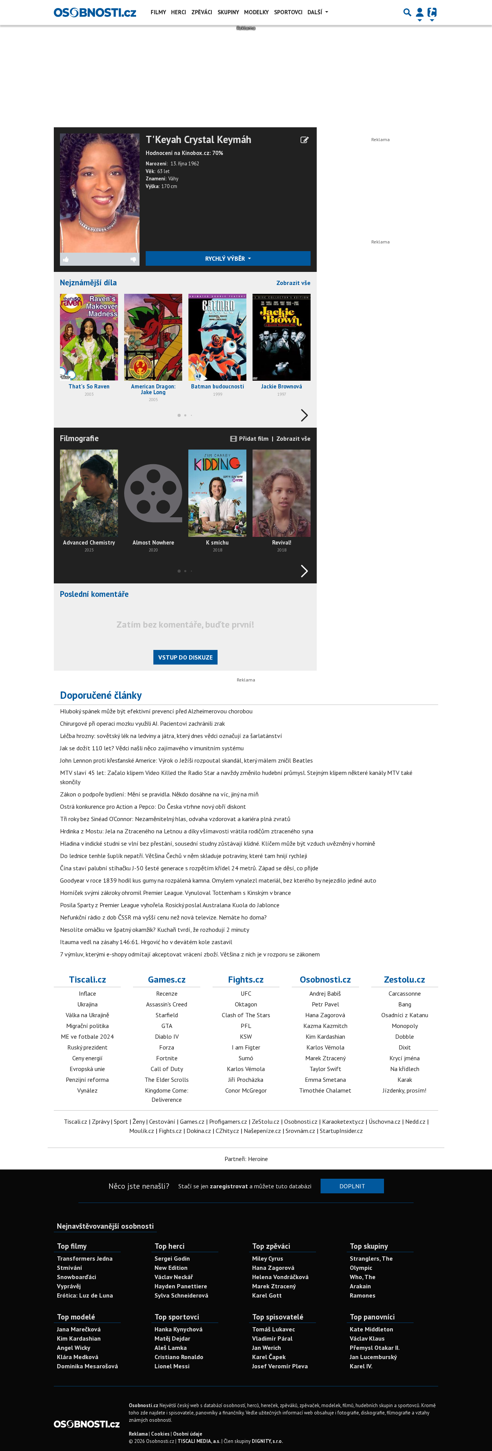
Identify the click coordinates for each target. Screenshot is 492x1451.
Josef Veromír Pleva (280, 1366)
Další (316, 12)
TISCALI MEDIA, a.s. (199, 1441)
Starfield (167, 1015)
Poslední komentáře (94, 594)
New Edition (171, 1267)
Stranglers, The (371, 1258)
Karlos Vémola (246, 1069)
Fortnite (167, 1058)
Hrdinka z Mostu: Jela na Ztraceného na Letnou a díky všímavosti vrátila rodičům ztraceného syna (186, 831)
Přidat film (253, 438)
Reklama (138, 1434)
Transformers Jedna (85, 1258)
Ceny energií (87, 1058)
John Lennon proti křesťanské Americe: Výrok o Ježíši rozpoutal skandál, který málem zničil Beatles (186, 760)
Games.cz (167, 979)
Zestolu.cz (404, 979)
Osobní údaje (187, 1434)
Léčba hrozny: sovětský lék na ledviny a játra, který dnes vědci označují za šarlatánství (171, 736)
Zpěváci (201, 12)
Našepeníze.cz (262, 1130)
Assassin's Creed (166, 1004)
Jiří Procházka (245, 1079)
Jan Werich (266, 1347)
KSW (246, 1036)
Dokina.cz (198, 1130)
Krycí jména (404, 1058)
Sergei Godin (172, 1258)
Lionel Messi (172, 1366)
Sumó (246, 1058)
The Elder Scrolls (167, 1079)
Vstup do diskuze (185, 657)
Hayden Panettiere (181, 1286)
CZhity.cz (227, 1130)
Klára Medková (77, 1357)
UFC (246, 993)
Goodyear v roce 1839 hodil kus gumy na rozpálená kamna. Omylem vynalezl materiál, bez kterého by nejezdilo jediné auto (218, 880)
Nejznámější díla (88, 282)
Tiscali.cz (87, 979)
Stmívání (69, 1267)
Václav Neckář (174, 1277)
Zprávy (100, 1121)
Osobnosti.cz (325, 979)
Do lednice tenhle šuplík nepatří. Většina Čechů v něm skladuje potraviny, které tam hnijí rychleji (183, 856)
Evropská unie (87, 1069)
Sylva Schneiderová (181, 1295)
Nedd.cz (415, 1121)
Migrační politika (87, 1026)
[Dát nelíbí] (120, 259)
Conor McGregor (246, 1090)
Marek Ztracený (325, 1058)
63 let (163, 171)
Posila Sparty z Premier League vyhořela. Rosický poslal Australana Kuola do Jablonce (169, 905)
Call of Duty (167, 1069)
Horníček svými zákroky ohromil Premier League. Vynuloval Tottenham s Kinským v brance (175, 892)
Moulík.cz (141, 1130)
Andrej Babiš (325, 993)
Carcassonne (405, 993)
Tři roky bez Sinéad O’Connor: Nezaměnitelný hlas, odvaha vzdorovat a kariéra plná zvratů (175, 819)
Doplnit (352, 1186)
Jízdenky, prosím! (404, 1090)
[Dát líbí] (80, 259)
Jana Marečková (79, 1329)
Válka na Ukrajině (87, 1015)
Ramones (363, 1295)
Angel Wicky (73, 1347)
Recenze (167, 993)
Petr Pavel (325, 1004)
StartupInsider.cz (341, 1130)
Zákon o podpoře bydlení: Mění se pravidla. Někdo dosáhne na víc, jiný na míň (159, 794)
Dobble (404, 1036)
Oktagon (246, 1004)
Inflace (87, 993)
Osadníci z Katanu (404, 1015)
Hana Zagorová (325, 1015)
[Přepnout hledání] (407, 12)
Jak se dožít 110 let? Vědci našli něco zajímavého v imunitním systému (152, 748)
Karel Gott (267, 1295)
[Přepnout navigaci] (420, 12)
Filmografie (79, 438)
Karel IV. (361, 1366)
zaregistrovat (229, 1186)
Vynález (87, 1090)
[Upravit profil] (305, 140)
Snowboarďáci (76, 1277)
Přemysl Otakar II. (375, 1347)
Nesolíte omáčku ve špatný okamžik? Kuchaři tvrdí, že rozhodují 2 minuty (154, 929)
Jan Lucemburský (373, 1357)
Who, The (363, 1277)
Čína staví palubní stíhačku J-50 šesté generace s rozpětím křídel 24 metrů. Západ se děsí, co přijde (189, 868)
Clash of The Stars (246, 1015)
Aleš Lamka (171, 1347)
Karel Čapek (269, 1357)
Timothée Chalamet (325, 1090)
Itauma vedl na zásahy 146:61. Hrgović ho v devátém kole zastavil (146, 942)
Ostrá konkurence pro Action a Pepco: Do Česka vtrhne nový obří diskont (153, 806)
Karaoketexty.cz (343, 1121)
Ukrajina (87, 1004)
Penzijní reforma (87, 1079)
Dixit (405, 1047)
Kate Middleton (371, 1329)
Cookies (160, 1434)
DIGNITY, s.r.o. (267, 1441)
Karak (404, 1079)
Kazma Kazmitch (325, 1026)
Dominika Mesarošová (87, 1366)
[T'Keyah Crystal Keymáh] (100, 192)
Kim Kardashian (325, 1036)
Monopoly (405, 1026)
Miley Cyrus (267, 1258)
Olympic (361, 1267)
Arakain (360, 1286)
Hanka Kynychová (179, 1329)
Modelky (256, 12)
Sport (121, 1121)
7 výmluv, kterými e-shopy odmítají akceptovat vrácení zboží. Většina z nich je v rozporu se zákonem (190, 954)
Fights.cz (246, 979)
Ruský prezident (87, 1047)
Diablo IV (167, 1036)
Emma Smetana (325, 1079)
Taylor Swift (325, 1069)
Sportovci (288, 12)
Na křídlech (404, 1069)
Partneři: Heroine (246, 1159)
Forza (166, 1047)
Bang (404, 1004)
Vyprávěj (69, 1286)
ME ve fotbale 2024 (87, 1036)
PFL (246, 1026)
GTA (166, 1026)
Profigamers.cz (228, 1121)
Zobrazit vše (293, 283)
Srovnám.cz (300, 1130)
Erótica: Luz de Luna (85, 1295)
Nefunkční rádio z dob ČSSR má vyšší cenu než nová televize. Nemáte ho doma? (163, 917)
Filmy (158, 12)
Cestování (162, 1121)
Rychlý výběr (225, 258)
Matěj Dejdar (172, 1338)
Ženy (139, 1121)
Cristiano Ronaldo (179, 1357)
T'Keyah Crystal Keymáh (198, 139)
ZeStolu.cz (265, 1121)
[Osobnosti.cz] (95, 12)
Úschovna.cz (385, 1121)
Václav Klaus (367, 1338)
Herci (178, 12)
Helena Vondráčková (280, 1277)
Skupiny (228, 12)
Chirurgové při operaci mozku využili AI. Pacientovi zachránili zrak (142, 723)
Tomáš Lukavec (273, 1329)
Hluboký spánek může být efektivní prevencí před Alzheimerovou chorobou (156, 711)
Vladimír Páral (272, 1338)
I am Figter (246, 1047)
